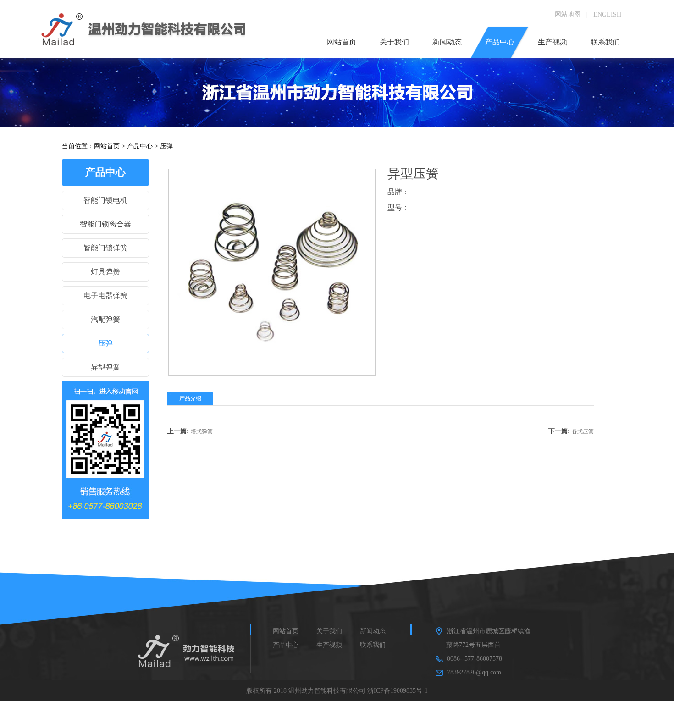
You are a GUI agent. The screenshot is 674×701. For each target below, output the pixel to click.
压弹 (166, 146)
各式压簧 (583, 431)
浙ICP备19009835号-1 (397, 690)
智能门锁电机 (105, 200)
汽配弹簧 (105, 319)
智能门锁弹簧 (105, 248)
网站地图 (567, 14)
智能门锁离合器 (105, 224)
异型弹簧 (105, 367)
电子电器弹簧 (105, 295)
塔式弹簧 (202, 431)
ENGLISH (607, 14)
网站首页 (107, 146)
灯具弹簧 (105, 272)
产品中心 (140, 146)
